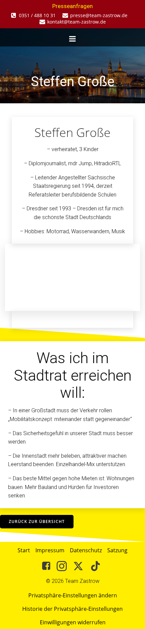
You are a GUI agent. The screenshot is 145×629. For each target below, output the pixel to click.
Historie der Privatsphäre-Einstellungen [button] (72, 609)
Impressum (49, 550)
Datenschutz (86, 550)
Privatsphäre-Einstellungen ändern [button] (72, 595)
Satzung (117, 550)
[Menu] (72, 39)
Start (24, 550)
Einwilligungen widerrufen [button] (73, 622)
